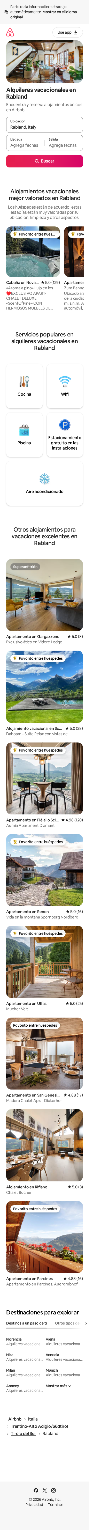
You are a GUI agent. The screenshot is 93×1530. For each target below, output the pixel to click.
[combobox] (44, 127)
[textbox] (25, 145)
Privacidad (34, 1504)
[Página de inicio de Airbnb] (10, 32)
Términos (56, 1504)
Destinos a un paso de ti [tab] (26, 1323)
